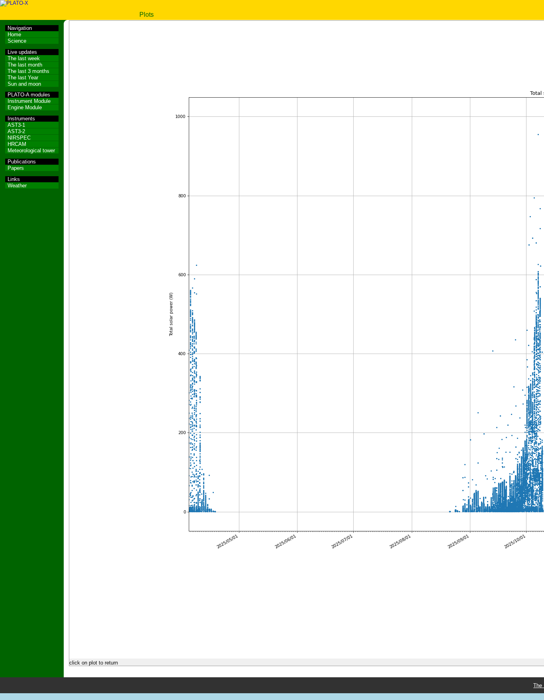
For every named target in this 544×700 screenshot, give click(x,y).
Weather (17, 186)
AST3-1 (16, 125)
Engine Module (25, 107)
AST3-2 (16, 131)
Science (17, 41)
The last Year (23, 78)
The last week (24, 58)
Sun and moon (24, 84)
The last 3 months (28, 71)
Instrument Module (29, 101)
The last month (25, 65)
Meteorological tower (31, 150)
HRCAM (17, 144)
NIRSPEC (19, 138)
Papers (16, 168)
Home (14, 34)
